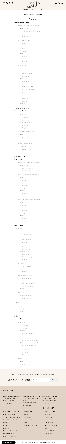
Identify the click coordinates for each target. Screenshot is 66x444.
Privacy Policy (49, 417)
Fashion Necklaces (28, 283)
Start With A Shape (24, 40)
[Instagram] (48, 408)
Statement (25, 120)
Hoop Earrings (26, 251)
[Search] (13, 3)
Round (24, 43)
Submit (54, 380)
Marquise (25, 54)
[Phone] (7, 3)
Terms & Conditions (51, 425)
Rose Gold (25, 101)
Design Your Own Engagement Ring (29, 25)
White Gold (25, 96)
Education (48, 414)
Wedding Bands (20, 111)
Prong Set (25, 137)
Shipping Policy (49, 420)
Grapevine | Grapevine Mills (30, 343)
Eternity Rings (26, 237)
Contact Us (25, 328)
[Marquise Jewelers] (33, 5)
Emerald (24, 56)
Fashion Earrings (27, 257)
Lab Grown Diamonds (28, 171)
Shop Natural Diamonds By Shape (28, 174)
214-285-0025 (27, 405)
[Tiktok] (52, 408)
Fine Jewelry (19, 225)
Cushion (24, 51)
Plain (23, 140)
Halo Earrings (26, 254)
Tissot (24, 309)
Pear (23, 59)
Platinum (25, 104)
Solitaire (24, 68)
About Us (17, 319)
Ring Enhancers (27, 128)
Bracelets (21, 263)
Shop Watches (22, 306)
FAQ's (46, 428)
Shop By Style (22, 65)
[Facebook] (43, 408)
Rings (20, 228)
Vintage (24, 71)
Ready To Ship (26, 36)
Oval (23, 48)
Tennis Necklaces (27, 286)
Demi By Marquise (27, 295)
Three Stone (26, 79)
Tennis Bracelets (27, 266)
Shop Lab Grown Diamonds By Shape (29, 199)
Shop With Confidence (25, 349)
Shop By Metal (22, 93)
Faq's (24, 330)
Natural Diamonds (27, 168)
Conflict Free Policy (51, 433)
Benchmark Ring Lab (28, 149)
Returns (24, 355)
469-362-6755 (7, 403)
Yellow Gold (25, 98)
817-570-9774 (46, 403)
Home (26, 14)
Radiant (24, 61)
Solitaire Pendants (27, 281)
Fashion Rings (26, 239)
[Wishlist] (59, 3)
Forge (24, 152)
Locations (21, 337)
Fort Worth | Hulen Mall (29, 345)
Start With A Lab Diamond (30, 34)
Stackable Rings (27, 234)
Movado (24, 312)
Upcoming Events (27, 361)
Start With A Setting (28, 28)
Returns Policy (49, 422)
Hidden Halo (26, 76)
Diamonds (18, 159)
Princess (24, 46)
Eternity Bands (26, 125)
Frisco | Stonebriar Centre (30, 340)
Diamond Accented (28, 81)
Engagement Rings (21, 22)
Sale (16, 316)
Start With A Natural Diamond (31, 31)
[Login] (56, 3)
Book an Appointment (31, 425)
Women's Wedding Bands (26, 131)
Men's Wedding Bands (25, 143)
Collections (21, 292)
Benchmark (25, 147)
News (20, 358)
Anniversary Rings (27, 232)
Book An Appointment (29, 333)
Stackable (25, 117)
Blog (23, 364)
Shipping (25, 352)
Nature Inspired (27, 73)
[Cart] (62, 3)
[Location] (9, 3)
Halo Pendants (26, 278)
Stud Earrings (26, 249)
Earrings (20, 246)
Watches (17, 303)
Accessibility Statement (52, 431)
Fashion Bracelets (27, 269)
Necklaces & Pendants (25, 275)
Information (21, 322)
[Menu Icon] (4, 3)
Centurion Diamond (28, 84)
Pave (23, 134)
